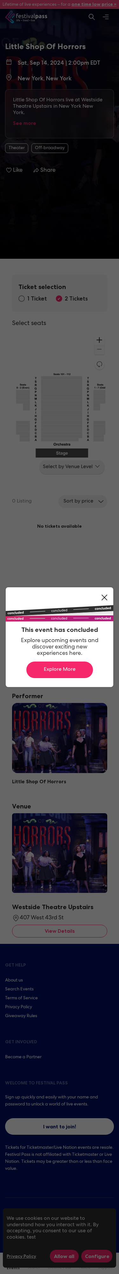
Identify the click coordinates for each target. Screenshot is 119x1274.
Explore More (60, 669)
